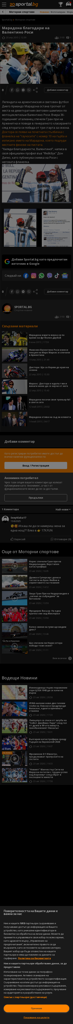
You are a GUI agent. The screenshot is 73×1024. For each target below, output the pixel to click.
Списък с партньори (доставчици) (25, 997)
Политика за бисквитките (34, 958)
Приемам (36, 1008)
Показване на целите (36, 1017)
